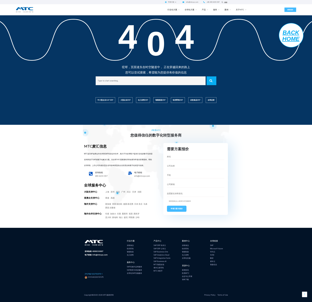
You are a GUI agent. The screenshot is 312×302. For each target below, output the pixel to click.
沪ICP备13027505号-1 (93, 274)
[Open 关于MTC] (246, 9)
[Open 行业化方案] (179, 9)
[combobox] (151, 80)
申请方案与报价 (177, 208)
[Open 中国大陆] (175, 2)
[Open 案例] (230, 9)
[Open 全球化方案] (196, 9)
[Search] (211, 80)
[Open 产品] (207, 9)
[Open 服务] (219, 9)
